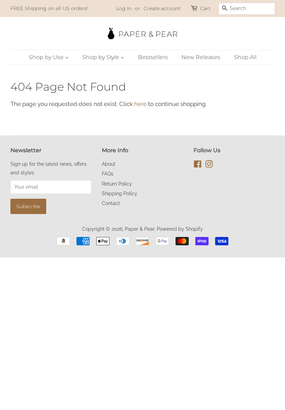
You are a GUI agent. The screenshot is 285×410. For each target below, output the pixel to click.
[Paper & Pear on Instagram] (209, 165)
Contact (111, 203)
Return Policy (117, 184)
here (140, 103)
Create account (162, 8)
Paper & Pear (139, 229)
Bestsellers (153, 57)
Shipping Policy (119, 193)
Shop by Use (47, 57)
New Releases (200, 57)
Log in (123, 8)
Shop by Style (101, 57)
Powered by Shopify (180, 229)
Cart (205, 8)
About (108, 164)
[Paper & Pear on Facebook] (198, 165)
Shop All (245, 57)
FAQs (107, 174)
